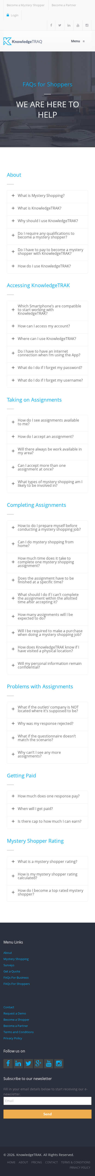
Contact (8, 1007)
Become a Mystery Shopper (26, 5)
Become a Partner (64, 5)
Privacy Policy (12, 1038)
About (7, 953)
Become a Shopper (16, 1019)
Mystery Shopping (16, 959)
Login (14, 15)
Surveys (8, 965)
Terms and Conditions (18, 1032)
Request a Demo (14, 1013)
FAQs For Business (16, 977)
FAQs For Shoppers (16, 984)
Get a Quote (11, 971)
